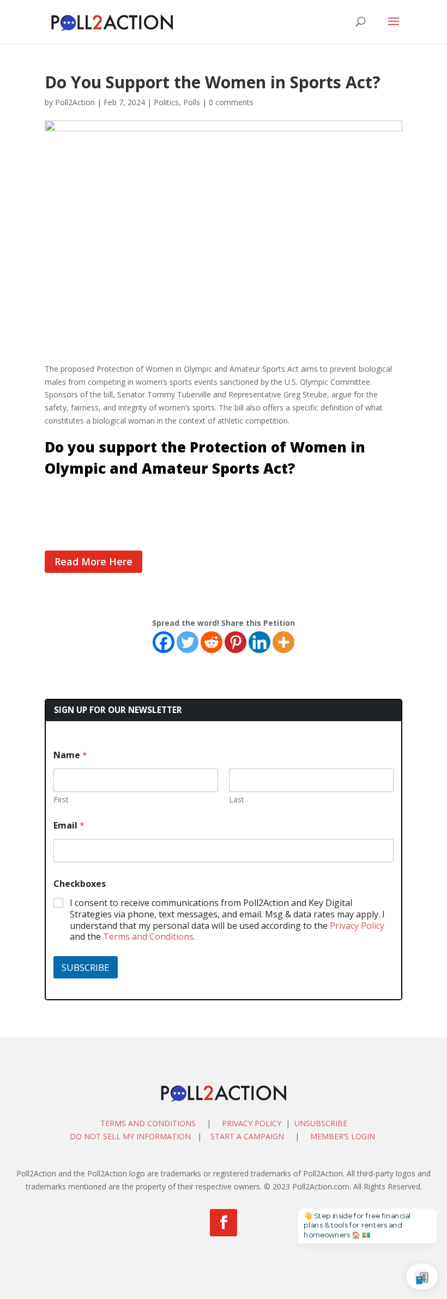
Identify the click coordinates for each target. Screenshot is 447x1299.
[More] (283, 642)
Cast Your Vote (73, 496)
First (61, 799)
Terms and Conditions (148, 936)
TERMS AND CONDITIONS (148, 1123)
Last (236, 799)
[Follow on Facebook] (223, 1222)
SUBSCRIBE (86, 967)
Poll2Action (75, 102)
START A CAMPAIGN (247, 1136)
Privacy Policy (357, 926)
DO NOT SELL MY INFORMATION (130, 1136)
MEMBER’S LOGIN (343, 1136)
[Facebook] (163, 642)
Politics (166, 102)
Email (68, 825)
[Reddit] (211, 642)
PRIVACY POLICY (251, 1123)
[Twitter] (187, 642)
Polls (191, 102)
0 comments (231, 102)
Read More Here (93, 561)
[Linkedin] (259, 642)
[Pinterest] (235, 642)
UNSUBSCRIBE (320, 1123)
